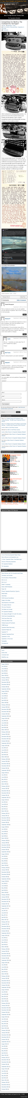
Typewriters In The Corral (7, 638)
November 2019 (5, 847)
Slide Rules (4, 595)
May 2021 (4, 806)
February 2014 (5, 1003)
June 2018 (4, 885)
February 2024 (5, 732)
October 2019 (5, 849)
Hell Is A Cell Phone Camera (12, 427)
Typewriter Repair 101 (6, 629)
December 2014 (5, 980)
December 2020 (5, 817)
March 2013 (4, 1028)
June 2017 (4, 912)
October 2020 (5, 822)
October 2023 (5, 741)
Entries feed (4, 652)
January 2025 (5, 707)
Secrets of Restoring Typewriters (9, 561)
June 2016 (4, 940)
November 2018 (5, 874)
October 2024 (5, 713)
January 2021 (5, 815)
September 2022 (5, 770)
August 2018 (4, 881)
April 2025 (4, 700)
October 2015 (5, 958)
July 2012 (4, 1046)
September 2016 (5, 933)
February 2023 (5, 759)
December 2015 (5, 953)
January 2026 (5, 680)
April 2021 (4, 808)
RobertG (7, 362)
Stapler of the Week (6, 600)
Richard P (7, 318)
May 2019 (4, 860)
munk (4, 25)
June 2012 (4, 1048)
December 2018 (5, 872)
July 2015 (4, 964)
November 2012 (5, 1037)
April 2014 (4, 998)
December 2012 (5, 1035)
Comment (4, 380)
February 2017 (5, 921)
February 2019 (5, 867)
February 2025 (5, 704)
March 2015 (4, 973)
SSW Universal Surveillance (8, 598)
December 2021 (5, 790)
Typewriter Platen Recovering (8, 627)
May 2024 (4, 725)
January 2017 (5, 924)
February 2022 (5, 786)
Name (3, 392)
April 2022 (4, 781)
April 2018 (4, 890)
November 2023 (5, 738)
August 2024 (4, 718)
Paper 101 (4, 589)
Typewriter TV (5, 632)
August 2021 (4, 799)
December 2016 (5, 926)
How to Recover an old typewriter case (10, 557)
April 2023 (4, 754)
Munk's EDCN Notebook (7, 586)
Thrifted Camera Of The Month (8, 623)
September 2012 (5, 1041)
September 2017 (5, 906)
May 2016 (4, 942)
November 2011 (5, 1062)
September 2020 (5, 824)
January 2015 (5, 978)
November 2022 (5, 765)
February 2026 (5, 677)
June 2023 (4, 750)
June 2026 (4, 668)
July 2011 (4, 1071)
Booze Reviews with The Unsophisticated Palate (12, 573)
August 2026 (4, 664)
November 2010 (5, 1086)
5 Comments (5, 30)
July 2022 (4, 774)
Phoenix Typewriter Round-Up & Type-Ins (10, 591)
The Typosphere (5, 566)
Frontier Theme (24, 1096)
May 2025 (4, 698)
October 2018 (5, 876)
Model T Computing (6, 584)
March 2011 (4, 1080)
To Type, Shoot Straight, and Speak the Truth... (13, 1)
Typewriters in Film (6, 636)
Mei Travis (7, 352)
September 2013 (5, 1014)
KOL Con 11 (4, 580)
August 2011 (4, 1068)
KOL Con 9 (4, 582)
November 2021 (5, 793)
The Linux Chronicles (6, 607)
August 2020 (4, 827)
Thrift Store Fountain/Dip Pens (8, 616)
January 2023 (5, 761)
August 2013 (4, 1016)
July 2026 (4, 666)
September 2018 (5, 878)
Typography (4, 641)
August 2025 (4, 691)
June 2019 (4, 858)
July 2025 (4, 693)
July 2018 (4, 883)
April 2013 (4, 1025)
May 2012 (4, 1050)
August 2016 (4, 935)
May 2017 (4, 915)
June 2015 (4, 967)
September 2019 (5, 851)
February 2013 (5, 1030)
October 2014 (5, 985)
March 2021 (4, 811)
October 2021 (5, 795)
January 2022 (5, 788)
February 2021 (5, 813)
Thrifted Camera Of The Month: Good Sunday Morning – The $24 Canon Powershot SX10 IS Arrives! (13, 420)
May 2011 (4, 1075)
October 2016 (5, 931)
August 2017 (4, 908)
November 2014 (5, 982)
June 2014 (4, 994)
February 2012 (5, 1057)
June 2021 (4, 804)
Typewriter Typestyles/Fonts (8, 634)
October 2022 (5, 768)
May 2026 (4, 670)
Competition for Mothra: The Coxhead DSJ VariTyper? (12, 23)
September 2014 (5, 987)
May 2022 (4, 779)
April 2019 (4, 863)
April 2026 (4, 673)
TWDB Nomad (5, 625)
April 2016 (4, 944)
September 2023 (5, 743)
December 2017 (5, 899)
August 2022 (4, 772)
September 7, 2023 (11, 25)
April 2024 (4, 727)
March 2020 (4, 838)
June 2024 (4, 723)
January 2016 (5, 951)
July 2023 (4, 747)
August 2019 (4, 854)
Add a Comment (21, 300)
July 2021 (4, 802)
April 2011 (4, 1077)
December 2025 (5, 682)
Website (3, 399)
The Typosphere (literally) (14, 18)
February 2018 (5, 894)
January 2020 (5, 842)
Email (3, 396)
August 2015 (4, 962)
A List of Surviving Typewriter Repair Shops (11, 554)
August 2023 (4, 745)
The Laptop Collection (6, 604)
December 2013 (5, 1007)
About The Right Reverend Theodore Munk (14, 15)
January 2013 (5, 1032)
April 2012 (4, 1053)
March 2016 (4, 946)
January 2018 (5, 897)
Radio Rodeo (4, 593)
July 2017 (4, 910)
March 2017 (4, 919)
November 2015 (5, 955)
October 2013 (5, 1012)
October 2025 (5, 686)
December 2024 (5, 709)
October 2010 (5, 1089)
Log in (3, 650)
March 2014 (4, 1001)
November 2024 (5, 711)
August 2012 (4, 1044)
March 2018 (4, 892)
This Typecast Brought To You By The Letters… (12, 613)
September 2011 (5, 1066)
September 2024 (5, 716)
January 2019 (5, 869)
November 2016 (5, 928)
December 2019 (5, 845)
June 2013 (4, 1021)
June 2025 (4, 695)
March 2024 (4, 729)
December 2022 (5, 763)
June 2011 (4, 1073)
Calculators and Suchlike (7, 575)
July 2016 (4, 937)
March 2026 (4, 675)
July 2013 (4, 1019)
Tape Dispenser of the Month (8, 602)
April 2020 (4, 836)
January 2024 (5, 734)
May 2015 (4, 969)
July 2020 (4, 829)
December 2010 (5, 1084)
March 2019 (4, 865)
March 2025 (4, 702)
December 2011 (5, 1059)
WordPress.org (5, 657)
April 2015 (4, 971)
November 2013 (5, 1010)
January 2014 (5, 1005)
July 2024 (4, 720)
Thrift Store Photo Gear (7, 618)
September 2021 (5, 797)
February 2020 (5, 840)
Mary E (3, 423)
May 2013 (4, 1023)
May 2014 (4, 996)
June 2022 (4, 777)
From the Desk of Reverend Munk (10, 27)
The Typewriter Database (7, 563)
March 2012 (4, 1055)
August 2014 (4, 989)
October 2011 (4, 1064)
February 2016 (5, 949)
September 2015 (5, 960)
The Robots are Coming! (7, 609)
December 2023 (5, 736)
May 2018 (4, 888)
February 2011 (5, 1082)
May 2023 (4, 752)
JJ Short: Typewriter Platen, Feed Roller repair (12, 559)
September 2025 (5, 689)
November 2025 (5, 684)
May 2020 (4, 833)
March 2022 (4, 784)
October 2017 (5, 903)
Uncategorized (5, 643)
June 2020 (4, 831)
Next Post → (24, 297)
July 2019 (4, 856)
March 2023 (4, 756)
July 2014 (4, 992)
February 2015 (5, 976)
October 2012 (5, 1039)
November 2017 (5, 901)
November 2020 (5, 820)
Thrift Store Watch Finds (7, 620)
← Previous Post (5, 297)
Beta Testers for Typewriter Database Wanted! (16, 432)
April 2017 (4, 917)
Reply (24, 314)
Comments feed (5, 654)
